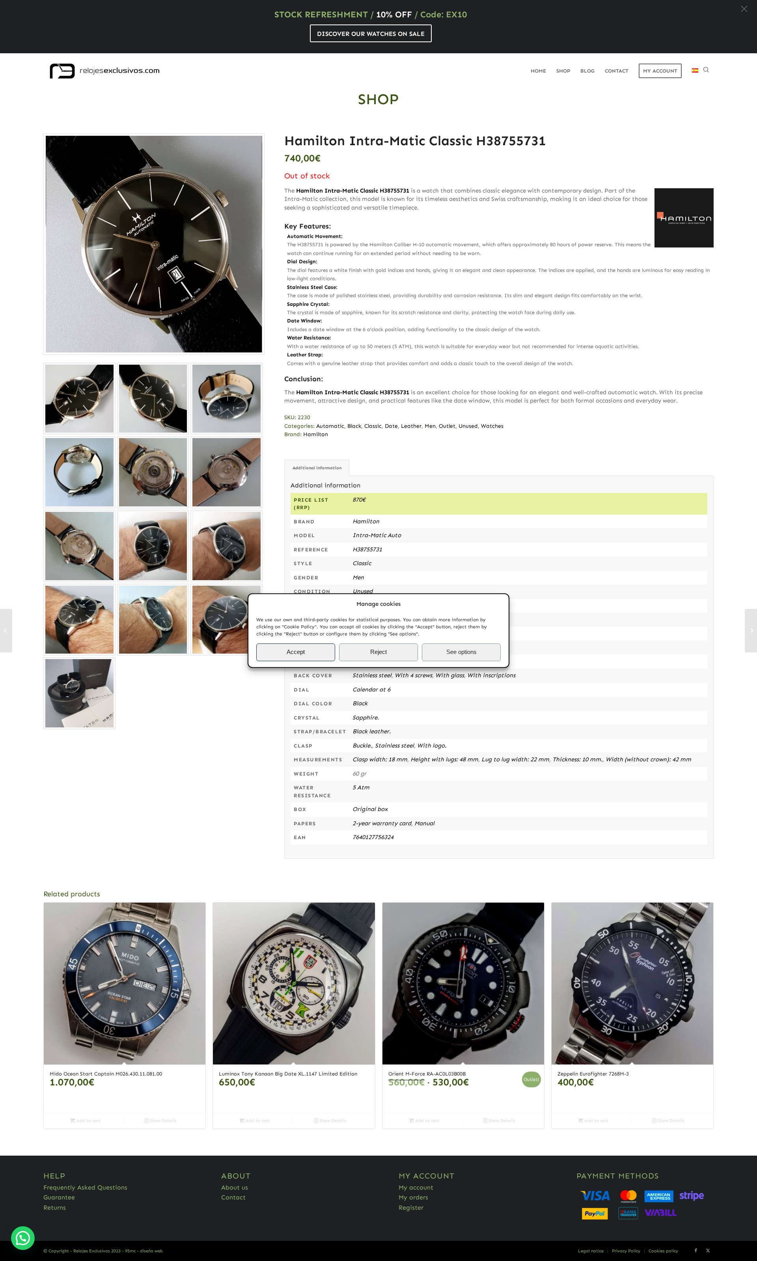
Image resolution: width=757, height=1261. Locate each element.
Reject (378, 652)
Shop (378, 99)
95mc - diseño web (144, 1251)
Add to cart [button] (88, 1120)
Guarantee (59, 1197)
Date (391, 426)
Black (354, 426)
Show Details (163, 1120)
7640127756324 (372, 837)
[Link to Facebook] (696, 1251)
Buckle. (362, 745)
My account (416, 1187)
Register (411, 1207)
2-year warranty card (381, 823)
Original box (370, 809)
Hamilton (315, 434)
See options (461, 652)
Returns (54, 1207)
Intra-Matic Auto (376, 535)
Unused (468, 426)
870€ (358, 499)
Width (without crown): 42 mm (648, 759)
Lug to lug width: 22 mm (515, 759)
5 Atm (360, 787)
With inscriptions (491, 675)
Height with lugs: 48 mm (444, 759)
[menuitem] (538, 71)
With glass (449, 675)
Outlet (447, 426)
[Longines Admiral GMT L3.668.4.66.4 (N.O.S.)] (6, 630)
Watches (492, 426)
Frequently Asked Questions (85, 1187)
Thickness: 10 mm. (577, 759)
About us (234, 1187)
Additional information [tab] (317, 467)
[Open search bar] (706, 71)
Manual (424, 823)
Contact (233, 1197)
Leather (411, 426)
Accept (296, 652)
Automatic (330, 426)
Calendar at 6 (371, 689)
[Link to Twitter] (708, 1251)
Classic (373, 426)
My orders (413, 1197)
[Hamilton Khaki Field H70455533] (751, 630)
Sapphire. (365, 717)
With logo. (431, 745)
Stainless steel (372, 675)
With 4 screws (413, 675)
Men (430, 426)
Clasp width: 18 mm (379, 759)
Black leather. (371, 731)
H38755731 (367, 549)
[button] (744, 9)
